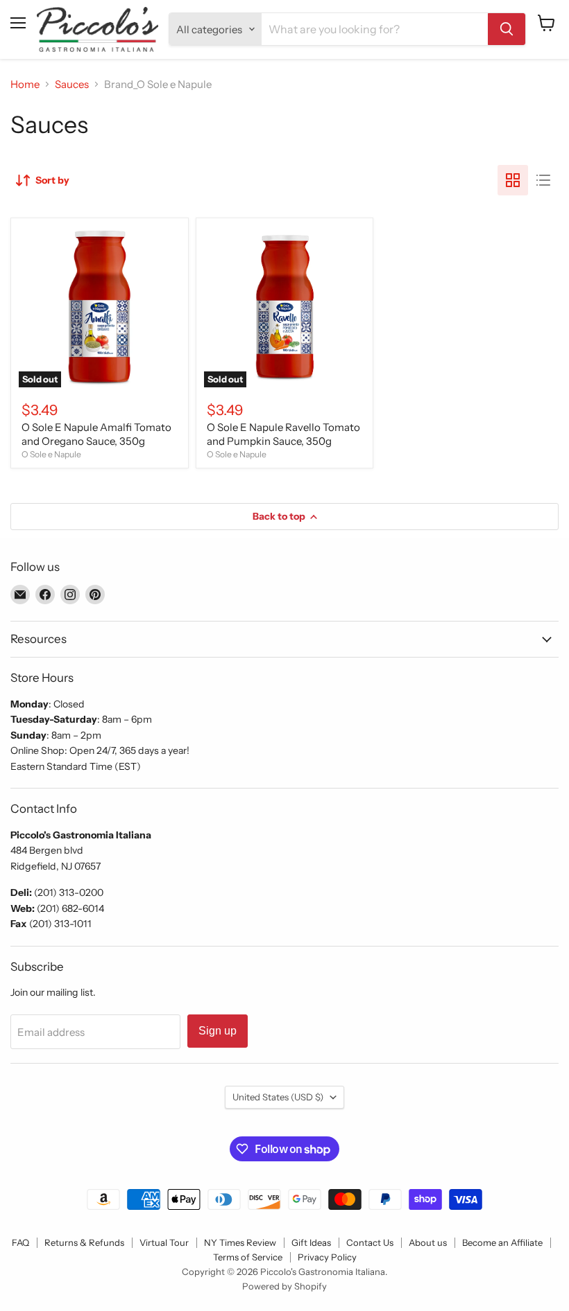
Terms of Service (247, 1256)
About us (428, 1242)
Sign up (217, 1031)
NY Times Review (240, 1242)
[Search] (506, 29)
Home (25, 84)
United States (277, 1096)
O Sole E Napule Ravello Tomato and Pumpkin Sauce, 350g (283, 434)
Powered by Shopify (284, 1286)
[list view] (543, 180)
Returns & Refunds (84, 1242)
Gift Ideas (311, 1242)
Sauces (72, 84)
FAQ (20, 1242)
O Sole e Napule (51, 454)
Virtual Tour (164, 1242)
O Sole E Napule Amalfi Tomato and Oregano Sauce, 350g (96, 434)
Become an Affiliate (502, 1242)
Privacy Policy (327, 1256)
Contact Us (369, 1242)
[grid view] (513, 180)
